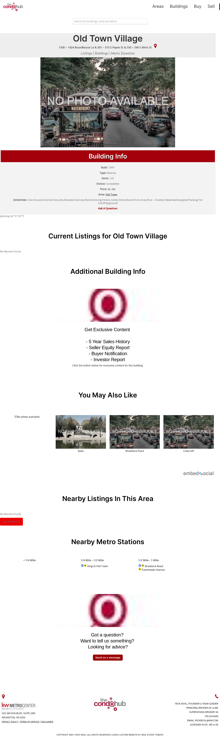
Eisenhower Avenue (153, 569)
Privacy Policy (10, 722)
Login (115, 735)
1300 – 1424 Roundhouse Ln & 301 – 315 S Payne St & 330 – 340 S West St (106, 47)
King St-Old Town (97, 566)
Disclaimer (47, 722)
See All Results (11, 521)
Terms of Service (29, 722)
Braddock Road (153, 566)
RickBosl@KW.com (206, 720)
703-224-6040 (211, 716)
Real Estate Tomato (152, 735)
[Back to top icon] (205, 740)
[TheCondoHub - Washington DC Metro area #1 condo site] (13, 6)
